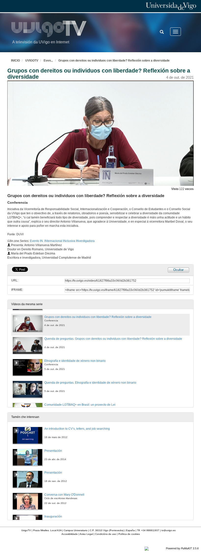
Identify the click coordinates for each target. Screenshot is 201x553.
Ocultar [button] (178, 270)
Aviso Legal (86, 534)
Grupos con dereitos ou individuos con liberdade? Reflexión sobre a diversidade (114, 60)
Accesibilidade (70, 534)
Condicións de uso (105, 534)
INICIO (15, 60)
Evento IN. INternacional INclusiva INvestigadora (62, 241)
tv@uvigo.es (169, 530)
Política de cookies (129, 534)
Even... (48, 60)
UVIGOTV (31, 60)
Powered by (182, 548)
